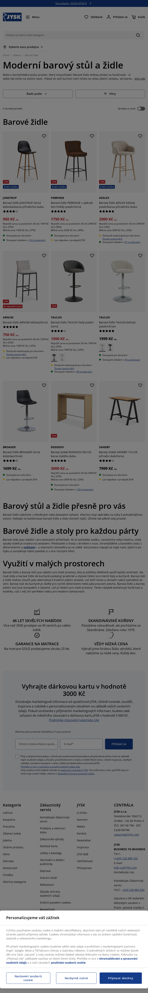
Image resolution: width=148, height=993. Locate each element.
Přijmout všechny (120, 978)
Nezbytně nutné (76, 978)
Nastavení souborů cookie (28, 978)
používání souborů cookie (68, 962)
